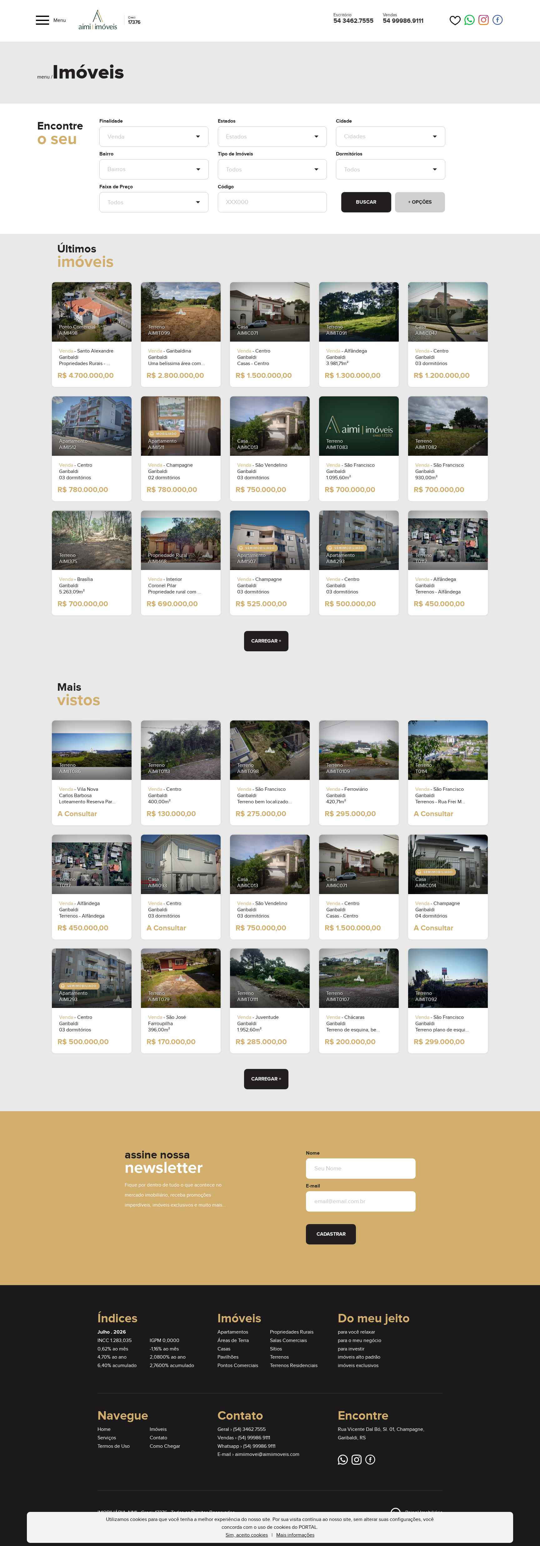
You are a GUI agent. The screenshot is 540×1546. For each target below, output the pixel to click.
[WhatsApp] (469, 20)
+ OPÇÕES (420, 202)
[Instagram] (483, 20)
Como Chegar (165, 1446)
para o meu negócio (359, 1341)
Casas (224, 1349)
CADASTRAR (331, 1234)
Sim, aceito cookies (247, 1535)
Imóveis (158, 1429)
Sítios (276, 1349)
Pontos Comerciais (238, 1366)
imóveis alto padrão (359, 1357)
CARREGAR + (266, 641)
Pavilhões (228, 1357)
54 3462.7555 (353, 21)
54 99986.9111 (403, 21)
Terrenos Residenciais (294, 1366)
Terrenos (279, 1357)
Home (104, 1429)
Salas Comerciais (288, 1341)
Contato (158, 1438)
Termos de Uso (114, 1446)
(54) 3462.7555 (249, 1429)
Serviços (107, 1438)
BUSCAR (366, 202)
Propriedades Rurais (291, 1332)
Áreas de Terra (233, 1341)
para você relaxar (356, 1332)
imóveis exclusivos (358, 1366)
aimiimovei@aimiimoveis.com (267, 1454)
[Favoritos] (455, 20)
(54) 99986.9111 (254, 1438)
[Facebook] (497, 20)
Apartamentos (233, 1332)
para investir (351, 1349)
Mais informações (295, 1535)
